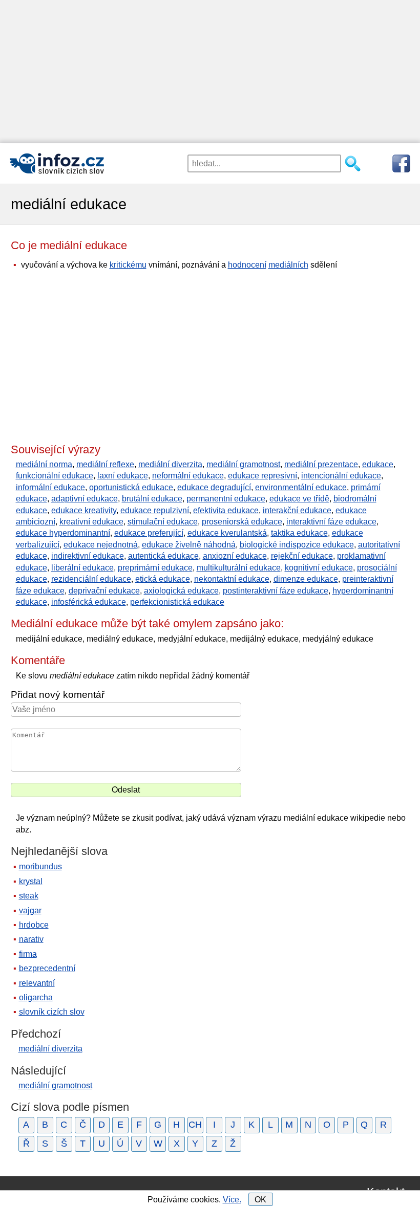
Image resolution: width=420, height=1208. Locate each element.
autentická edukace (163, 556)
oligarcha (36, 997)
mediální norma (44, 464)
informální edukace (50, 487)
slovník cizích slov (52, 1011)
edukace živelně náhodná (189, 544)
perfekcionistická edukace (177, 602)
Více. (232, 1199)
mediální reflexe (105, 464)
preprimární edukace (155, 567)
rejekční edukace (302, 556)
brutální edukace (152, 498)
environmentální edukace (301, 487)
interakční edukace (297, 510)
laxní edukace (122, 475)
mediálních (288, 264)
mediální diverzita (170, 464)
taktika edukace (299, 533)
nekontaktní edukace (231, 579)
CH (195, 1124)
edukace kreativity (83, 510)
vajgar (30, 910)
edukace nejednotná (101, 544)
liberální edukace (82, 567)
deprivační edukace (104, 590)
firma (28, 954)
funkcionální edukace (54, 475)
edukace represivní (262, 475)
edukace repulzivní (154, 510)
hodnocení (247, 264)
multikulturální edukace (239, 567)
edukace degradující (214, 487)
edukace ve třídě (299, 498)
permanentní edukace (225, 498)
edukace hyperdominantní (63, 533)
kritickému (128, 264)
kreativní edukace (91, 521)
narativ (31, 939)
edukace (377, 464)
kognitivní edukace (319, 567)
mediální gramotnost (243, 464)
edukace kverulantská (227, 533)
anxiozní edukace (235, 556)
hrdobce (34, 924)
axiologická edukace (181, 590)
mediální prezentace (321, 464)
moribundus (40, 866)
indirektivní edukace (87, 556)
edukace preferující (148, 533)
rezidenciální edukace (91, 579)
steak (28, 895)
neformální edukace (188, 475)
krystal (31, 881)
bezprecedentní (47, 968)
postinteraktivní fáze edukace (275, 590)
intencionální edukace (341, 475)
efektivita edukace (226, 510)
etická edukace (162, 579)
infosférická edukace (88, 602)
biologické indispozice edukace (297, 544)
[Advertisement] (210, 71)
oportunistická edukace (131, 487)
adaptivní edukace (84, 498)
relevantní (37, 983)
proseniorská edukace (242, 521)
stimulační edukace (163, 521)
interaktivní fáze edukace (331, 521)
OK (260, 1199)
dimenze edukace (306, 579)
